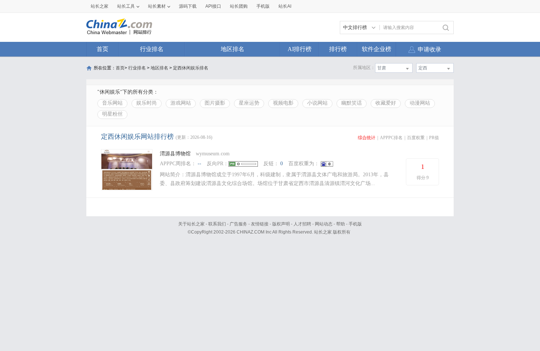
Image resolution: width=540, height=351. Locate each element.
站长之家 (99, 6)
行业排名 (151, 49)
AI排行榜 (300, 49)
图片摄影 (215, 103)
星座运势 (249, 103)
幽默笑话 (351, 103)
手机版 (355, 224)
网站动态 (323, 224)
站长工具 (126, 6)
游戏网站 (180, 103)
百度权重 (416, 137)
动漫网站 (420, 103)
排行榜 (338, 49)
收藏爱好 (385, 103)
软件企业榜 (376, 49)
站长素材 (157, 6)
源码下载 (188, 6)
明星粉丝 (112, 114)
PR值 (434, 137)
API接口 (213, 6)
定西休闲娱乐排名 (190, 67)
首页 (102, 49)
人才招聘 (302, 224)
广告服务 (238, 224)
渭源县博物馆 (175, 153)
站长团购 (239, 6)
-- (199, 163)
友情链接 (260, 224)
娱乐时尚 (146, 103)
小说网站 (317, 103)
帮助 (340, 224)
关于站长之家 (191, 224)
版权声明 (281, 224)
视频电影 (283, 103)
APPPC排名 (391, 137)
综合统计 (366, 137)
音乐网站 (112, 103)
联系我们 (217, 224)
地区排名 (232, 49)
